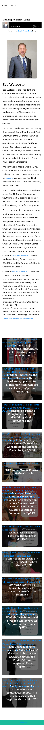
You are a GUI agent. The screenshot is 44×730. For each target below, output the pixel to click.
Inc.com (9, 178)
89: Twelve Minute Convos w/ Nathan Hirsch (20, 465)
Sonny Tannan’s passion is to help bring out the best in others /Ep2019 (21, 554)
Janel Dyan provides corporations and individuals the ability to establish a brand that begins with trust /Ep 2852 (20, 683)
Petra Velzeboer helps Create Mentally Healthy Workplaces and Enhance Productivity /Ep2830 (21, 437)
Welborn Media (19, 271)
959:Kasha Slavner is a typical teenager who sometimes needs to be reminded (21, 580)
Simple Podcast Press (25, 31)
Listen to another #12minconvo (17, 318)
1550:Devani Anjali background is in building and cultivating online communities (20, 342)
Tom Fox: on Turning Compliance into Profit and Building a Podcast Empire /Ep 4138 (20, 407)
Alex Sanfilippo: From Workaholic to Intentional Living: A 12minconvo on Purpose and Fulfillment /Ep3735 (20, 611)
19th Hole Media (20, 255)
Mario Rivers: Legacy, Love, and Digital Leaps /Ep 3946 (21, 528)
